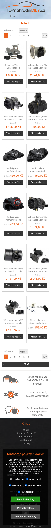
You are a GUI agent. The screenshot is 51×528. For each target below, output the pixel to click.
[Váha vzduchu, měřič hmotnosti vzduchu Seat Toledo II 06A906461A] (38, 204)
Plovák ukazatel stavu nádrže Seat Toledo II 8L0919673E (37, 323)
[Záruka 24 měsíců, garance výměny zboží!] (11, 397)
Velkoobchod (26, 437)
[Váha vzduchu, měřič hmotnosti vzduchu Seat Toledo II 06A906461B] (13, 307)
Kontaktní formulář (26, 433)
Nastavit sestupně (30, 31)
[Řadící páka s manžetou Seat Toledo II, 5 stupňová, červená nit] (13, 204)
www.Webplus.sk (33, 526)
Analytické (35, 479)
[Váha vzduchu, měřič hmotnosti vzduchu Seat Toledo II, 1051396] (13, 103)
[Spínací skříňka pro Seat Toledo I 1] (13, 52)
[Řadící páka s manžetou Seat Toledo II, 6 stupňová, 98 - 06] (38, 155)
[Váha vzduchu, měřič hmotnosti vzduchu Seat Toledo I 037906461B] (38, 52)
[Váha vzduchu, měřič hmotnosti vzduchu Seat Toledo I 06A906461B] (38, 255)
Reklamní (17, 485)
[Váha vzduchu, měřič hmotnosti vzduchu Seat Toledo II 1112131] (13, 255)
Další (28, 35)
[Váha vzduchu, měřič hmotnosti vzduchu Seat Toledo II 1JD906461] (38, 103)
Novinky (26, 443)
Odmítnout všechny (25, 516)
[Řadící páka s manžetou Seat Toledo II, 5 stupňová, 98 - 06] (13, 155)
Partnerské (27, 492)
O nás (26, 430)
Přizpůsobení (35, 485)
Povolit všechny (25, 499)
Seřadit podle (11, 30)
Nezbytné (18, 479)
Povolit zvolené (25, 508)
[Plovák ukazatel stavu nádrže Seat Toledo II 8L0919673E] (38, 307)
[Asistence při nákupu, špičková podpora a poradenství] (11, 413)
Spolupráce (26, 440)
